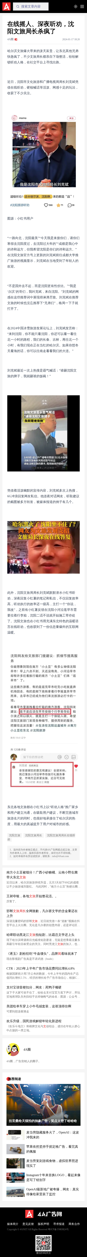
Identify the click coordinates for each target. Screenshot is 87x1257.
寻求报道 (59, 1224)
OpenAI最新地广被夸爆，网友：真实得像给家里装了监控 (52, 1192)
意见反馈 (28, 1224)
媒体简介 (12, 1224)
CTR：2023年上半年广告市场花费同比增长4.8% (40, 968)
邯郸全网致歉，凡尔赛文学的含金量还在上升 (42, 913)
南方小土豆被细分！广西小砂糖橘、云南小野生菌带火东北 (42, 875)
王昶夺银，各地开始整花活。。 (32, 896)
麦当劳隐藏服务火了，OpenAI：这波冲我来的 (52, 1135)
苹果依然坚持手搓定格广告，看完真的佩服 (52, 1149)
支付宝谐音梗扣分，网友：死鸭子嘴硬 (34, 987)
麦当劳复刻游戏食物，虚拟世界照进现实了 (52, 1163)
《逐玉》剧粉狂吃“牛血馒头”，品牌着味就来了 (41, 953)
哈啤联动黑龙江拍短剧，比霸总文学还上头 (40, 934)
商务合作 (74, 1224)
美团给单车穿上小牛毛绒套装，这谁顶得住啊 (38, 1006)
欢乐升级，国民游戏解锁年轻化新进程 (34, 1021)
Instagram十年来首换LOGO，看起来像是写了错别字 (53, 1177)
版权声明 (43, 1224)
